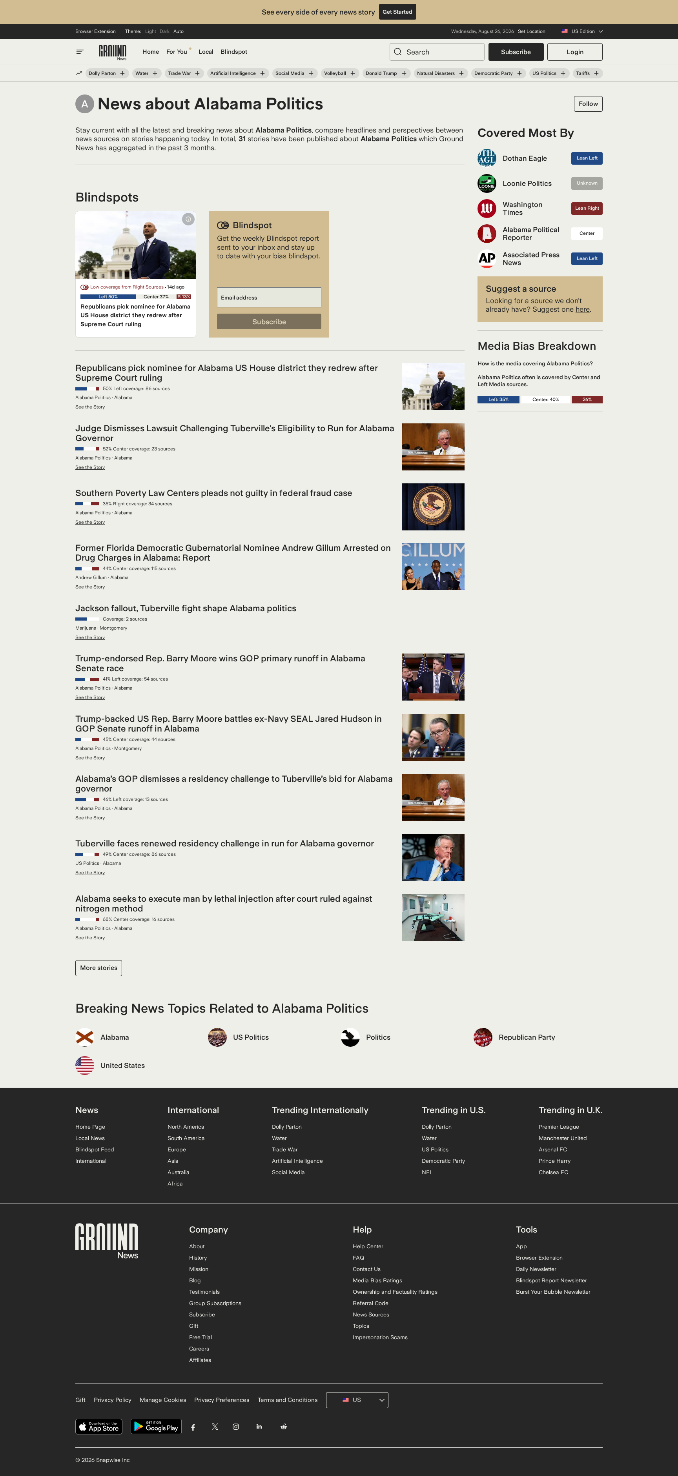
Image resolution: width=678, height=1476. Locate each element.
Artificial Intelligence (233, 73)
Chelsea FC (553, 1172)
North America (186, 1127)
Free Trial (200, 1337)
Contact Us (367, 1269)
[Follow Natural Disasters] (461, 73)
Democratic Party (493, 73)
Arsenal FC (553, 1149)
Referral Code (370, 1303)
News (86, 1110)
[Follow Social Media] (311, 73)
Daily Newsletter (536, 1269)
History (198, 1258)
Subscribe (516, 52)
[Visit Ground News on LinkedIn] (258, 1426)
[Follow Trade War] (197, 73)
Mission (198, 1269)
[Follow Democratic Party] (519, 73)
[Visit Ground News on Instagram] (235, 1427)
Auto (178, 31)
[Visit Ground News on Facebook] (193, 1426)
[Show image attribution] (188, 219)
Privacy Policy (112, 1399)
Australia (179, 1172)
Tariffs (583, 73)
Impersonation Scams (380, 1337)
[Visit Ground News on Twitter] (215, 1427)
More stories (98, 967)
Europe (177, 1149)
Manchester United (563, 1138)
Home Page (90, 1127)
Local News (90, 1138)
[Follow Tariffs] (596, 73)
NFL (427, 1172)
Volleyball (335, 73)
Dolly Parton (102, 73)
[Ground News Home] (112, 53)
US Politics (544, 73)
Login (575, 52)
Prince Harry (554, 1161)
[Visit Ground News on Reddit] (284, 1426)
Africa (175, 1183)
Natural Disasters (436, 73)
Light (150, 31)
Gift (193, 1326)
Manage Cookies (163, 1399)
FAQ (358, 1258)
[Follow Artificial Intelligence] (262, 73)
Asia (173, 1161)
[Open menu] (80, 51)
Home (150, 51)
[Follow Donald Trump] (403, 73)
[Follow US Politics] (563, 73)
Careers (199, 1348)
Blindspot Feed (94, 1149)
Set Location (531, 31)
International (90, 1161)
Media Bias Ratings (377, 1280)
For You (176, 51)
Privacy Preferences (222, 1399)
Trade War (179, 73)
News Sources (371, 1314)
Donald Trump (381, 73)
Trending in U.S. (454, 1110)
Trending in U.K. (571, 1110)
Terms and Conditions (288, 1399)
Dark (165, 31)
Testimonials (204, 1292)
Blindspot (234, 51)
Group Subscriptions (215, 1303)
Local (206, 51)
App (521, 1246)
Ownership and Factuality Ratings (395, 1292)
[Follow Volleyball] (352, 73)
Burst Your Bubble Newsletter (553, 1292)
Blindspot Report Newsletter (551, 1280)
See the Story (90, 407)
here (583, 309)
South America (186, 1138)
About (196, 1246)
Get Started (397, 12)
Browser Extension (95, 31)
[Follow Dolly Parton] (122, 73)
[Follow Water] (155, 73)
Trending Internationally (320, 1110)
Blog (195, 1280)
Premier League (559, 1127)
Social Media (289, 73)
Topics (361, 1326)
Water (141, 73)
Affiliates (200, 1360)
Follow (588, 103)
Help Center (368, 1246)
